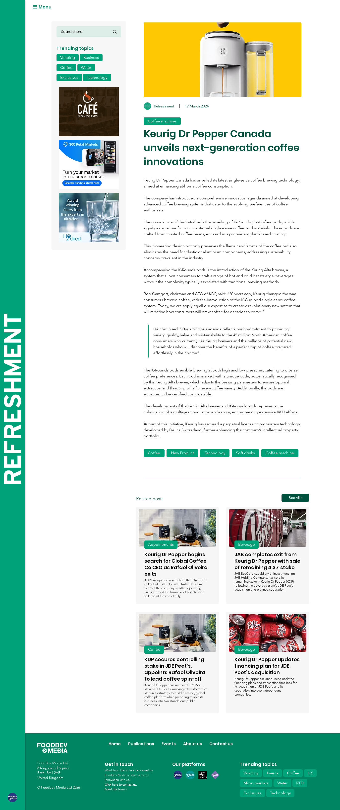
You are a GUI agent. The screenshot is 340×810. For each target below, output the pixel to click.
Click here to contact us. (121, 784)
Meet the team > (116, 789)
